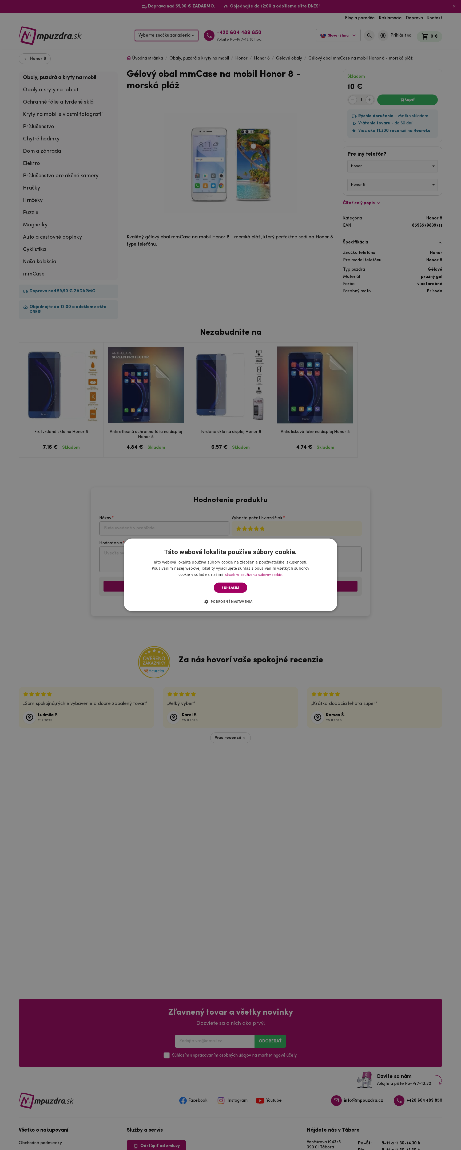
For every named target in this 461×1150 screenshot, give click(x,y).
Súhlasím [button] (230, 587)
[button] (230, 601)
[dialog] (230, 575)
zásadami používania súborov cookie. (254, 574)
